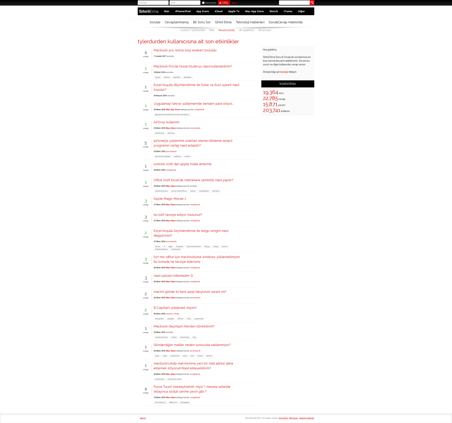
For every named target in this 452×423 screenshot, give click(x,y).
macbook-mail (174, 379)
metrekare (204, 191)
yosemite (199, 319)
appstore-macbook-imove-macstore (172, 114)
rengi (215, 246)
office (180, 319)
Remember (210, 3)
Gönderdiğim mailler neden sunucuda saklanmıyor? (192, 345)
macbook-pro (161, 191)
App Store (202, 11)
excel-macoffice (179, 191)
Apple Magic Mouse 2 (170, 198)
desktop (187, 77)
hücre (224, 246)
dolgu (207, 246)
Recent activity (227, 30)
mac (189, 319)
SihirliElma (283, 418)
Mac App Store (254, 11)
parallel (176, 77)
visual (157, 77)
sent (185, 356)
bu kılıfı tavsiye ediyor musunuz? (178, 215)
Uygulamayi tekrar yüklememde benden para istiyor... (194, 103)
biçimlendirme (194, 246)
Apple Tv (233, 11)
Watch (274, 11)
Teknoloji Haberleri (250, 22)
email (200, 356)
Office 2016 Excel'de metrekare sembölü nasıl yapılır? (193, 180)
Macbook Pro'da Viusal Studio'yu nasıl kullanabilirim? (193, 66)
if (164, 246)
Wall (211, 30)
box (192, 356)
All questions (246, 30)
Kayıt (234, 3)
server (209, 356)
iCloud (218, 11)
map (157, 356)
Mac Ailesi (171, 128)
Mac (167, 11)
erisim (188, 156)
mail (165, 356)
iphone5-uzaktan (163, 156)
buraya (284, 71)
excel (192, 191)
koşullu (179, 246)
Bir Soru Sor (202, 22)
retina (174, 337)
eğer (170, 246)
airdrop (171, 133)
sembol (215, 191)
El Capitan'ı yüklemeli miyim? (175, 308)
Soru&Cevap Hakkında (285, 22)
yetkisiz (177, 156)
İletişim (143, 418)
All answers (264, 30)
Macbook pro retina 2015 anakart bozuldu (185, 50)
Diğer (301, 11)
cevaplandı (199, 109)
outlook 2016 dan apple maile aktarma (182, 164)
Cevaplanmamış (177, 22)
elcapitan (159, 319)
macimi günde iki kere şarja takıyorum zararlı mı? (190, 292)
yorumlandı (195, 128)
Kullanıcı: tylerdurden (193, 30)
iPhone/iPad (183, 11)
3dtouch (173, 402)
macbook (159, 133)
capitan (170, 319)
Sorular (155, 22)
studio (167, 77)
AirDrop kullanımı (166, 122)
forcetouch (160, 402)
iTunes (288, 11)
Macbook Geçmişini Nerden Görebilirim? (184, 326)
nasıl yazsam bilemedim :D (173, 275)
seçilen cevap (172, 314)
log (194, 337)
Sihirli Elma (223, 22)
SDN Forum (293, 418)
